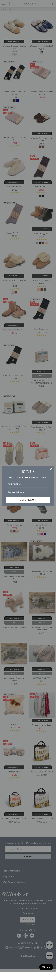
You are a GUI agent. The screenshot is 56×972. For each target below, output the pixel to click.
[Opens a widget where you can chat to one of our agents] (46, 967)
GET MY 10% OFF (28, 499)
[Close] (51, 469)
